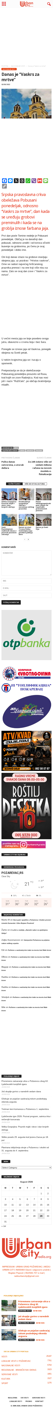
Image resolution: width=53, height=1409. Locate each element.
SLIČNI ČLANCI (14, 484)
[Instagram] (24, 1282)
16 (48, 1205)
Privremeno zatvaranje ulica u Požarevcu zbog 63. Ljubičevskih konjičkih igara (24, 1082)
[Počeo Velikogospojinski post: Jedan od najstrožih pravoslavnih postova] (44, 494)
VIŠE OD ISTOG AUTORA (35, 484)
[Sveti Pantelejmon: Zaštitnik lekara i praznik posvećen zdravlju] (9, 520)
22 (41, 1210)
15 (41, 1205)
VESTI (4, 1357)
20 (27, 1210)
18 (12, 1210)
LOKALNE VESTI (15, 1401)
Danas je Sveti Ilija (42, 528)
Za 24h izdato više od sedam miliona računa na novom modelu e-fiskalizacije (40, 468)
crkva (22, 450)
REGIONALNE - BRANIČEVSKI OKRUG (18, 1370)
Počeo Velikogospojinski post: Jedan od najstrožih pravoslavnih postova (43, 506)
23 (48, 1210)
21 (34, 1210)
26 (20, 1216)
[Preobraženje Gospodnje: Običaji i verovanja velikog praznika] (26, 494)
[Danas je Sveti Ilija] (44, 520)
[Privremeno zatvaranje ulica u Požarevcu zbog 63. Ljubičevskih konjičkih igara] (8, 1305)
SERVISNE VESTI (25, 1311)
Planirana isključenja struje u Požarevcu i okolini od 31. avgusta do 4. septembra (25, 1149)
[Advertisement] (26, 35)
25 (12, 1216)
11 (12, 1205)
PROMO (28, 1401)
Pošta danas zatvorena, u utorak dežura (12, 464)
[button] (48, 4)
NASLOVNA (12, 1398)
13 (27, 1205)
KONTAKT (39, 1401)
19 (20, 1210)
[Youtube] (35, 1282)
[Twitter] (30, 1282)
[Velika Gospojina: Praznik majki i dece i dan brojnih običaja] (9, 494)
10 (5, 1205)
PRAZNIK (39, 450)
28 (34, 1216)
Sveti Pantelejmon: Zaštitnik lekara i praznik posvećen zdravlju (9, 530)
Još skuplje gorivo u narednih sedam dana (21, 1091)
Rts (16, 448)
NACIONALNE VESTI (9, 69)
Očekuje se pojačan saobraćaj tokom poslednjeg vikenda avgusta (24, 1100)
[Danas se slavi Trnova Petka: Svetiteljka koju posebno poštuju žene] (26, 520)
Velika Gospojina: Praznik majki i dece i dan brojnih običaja (9, 504)
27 (27, 1216)
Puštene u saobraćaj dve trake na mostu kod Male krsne (29, 950)
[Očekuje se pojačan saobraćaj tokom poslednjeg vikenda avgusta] (8, 1334)
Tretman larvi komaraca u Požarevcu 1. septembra (25, 1109)
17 (5, 1210)
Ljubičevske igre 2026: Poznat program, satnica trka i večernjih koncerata (26, 1118)
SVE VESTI (25, 1398)
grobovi (30, 450)
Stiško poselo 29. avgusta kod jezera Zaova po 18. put (25, 1138)
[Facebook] (18, 1282)
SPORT (4, 1383)
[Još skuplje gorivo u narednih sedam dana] (8, 1320)
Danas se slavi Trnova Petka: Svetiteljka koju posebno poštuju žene (26, 530)
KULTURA (5, 1379)
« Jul (3, 1226)
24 (5, 1216)
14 (34, 1205)
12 (20, 1205)
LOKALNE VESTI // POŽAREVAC (16, 1361)
